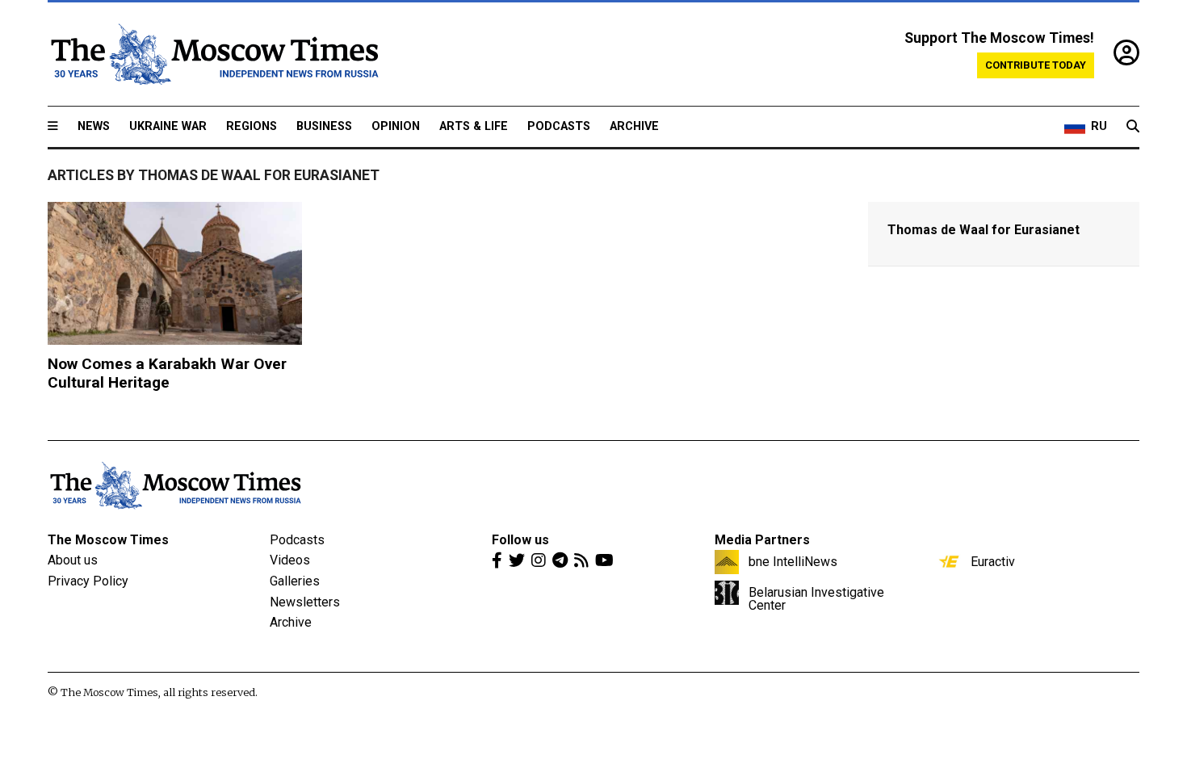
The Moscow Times (108, 540)
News (94, 126)
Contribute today (1035, 65)
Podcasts (558, 126)
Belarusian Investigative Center (816, 598)
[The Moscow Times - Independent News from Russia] (213, 54)
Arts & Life (473, 126)
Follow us (520, 540)
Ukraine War (168, 126)
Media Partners (762, 540)
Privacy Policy (88, 581)
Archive (634, 126)
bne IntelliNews (793, 561)
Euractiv (993, 561)
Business (324, 126)
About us (73, 560)
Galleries (295, 581)
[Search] (1132, 126)
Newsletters (305, 602)
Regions (251, 126)
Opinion (395, 126)
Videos (290, 560)
